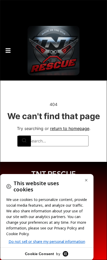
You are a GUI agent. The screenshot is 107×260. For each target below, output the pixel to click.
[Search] (24, 141)
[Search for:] (53, 140)
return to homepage (69, 128)
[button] (8, 50)
